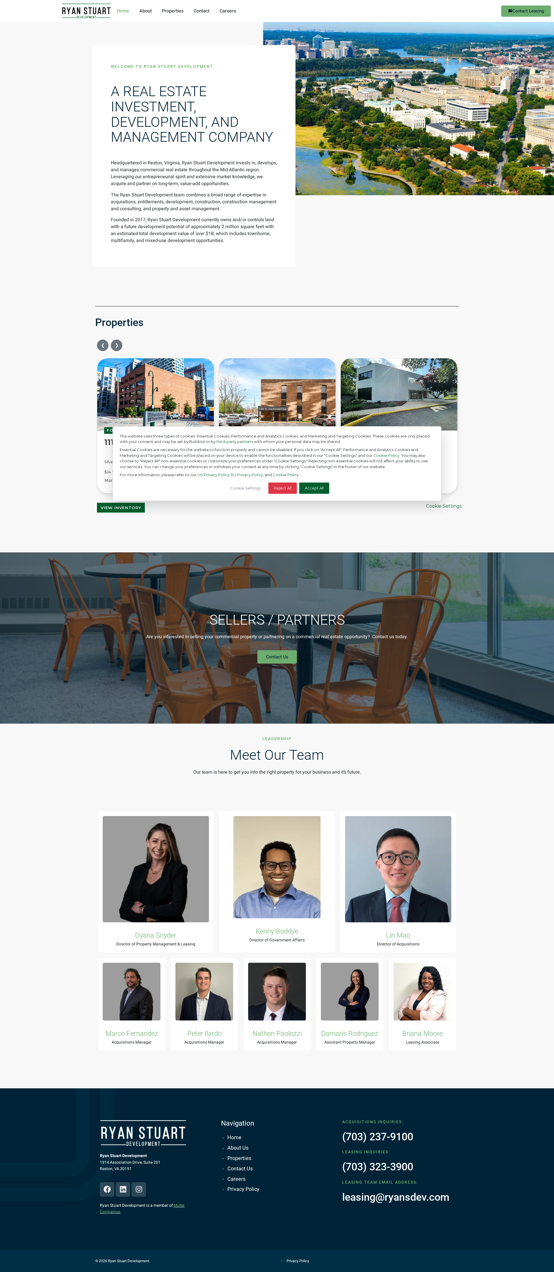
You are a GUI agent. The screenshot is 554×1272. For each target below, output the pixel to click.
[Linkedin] (123, 1189)
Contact (201, 11)
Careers (228, 11)
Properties (173, 11)
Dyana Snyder (155, 935)
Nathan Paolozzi (277, 1033)
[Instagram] (139, 1189)
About (145, 11)
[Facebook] (107, 1189)
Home (123, 11)
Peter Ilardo (204, 1033)
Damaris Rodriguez (349, 1033)
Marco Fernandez (131, 1033)
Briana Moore (422, 1033)
